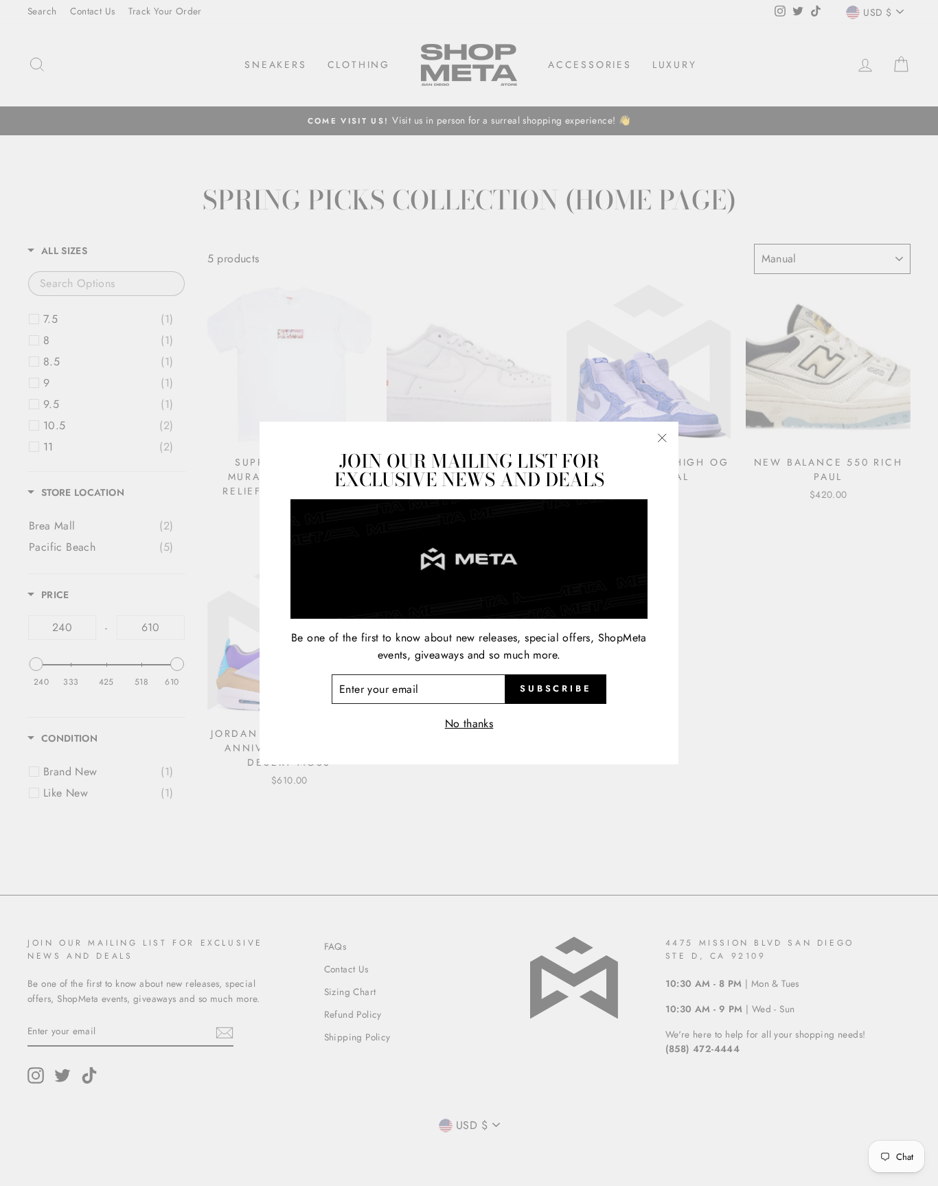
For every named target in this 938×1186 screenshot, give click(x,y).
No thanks (469, 723)
